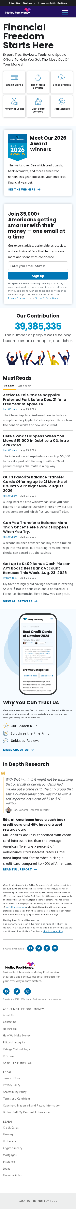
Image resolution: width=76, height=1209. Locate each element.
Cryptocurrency (12, 1148)
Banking (8, 1134)
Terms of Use (11, 1078)
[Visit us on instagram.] (29, 993)
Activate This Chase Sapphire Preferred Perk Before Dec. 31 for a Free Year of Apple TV (34, 399)
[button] (65, 12)
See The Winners (21, 189)
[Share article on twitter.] (38, 950)
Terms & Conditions (46, 298)
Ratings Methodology (16, 1049)
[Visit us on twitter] (19, 993)
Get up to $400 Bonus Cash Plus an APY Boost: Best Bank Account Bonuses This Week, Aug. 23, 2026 (37, 568)
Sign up (38, 275)
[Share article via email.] (55, 950)
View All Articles (17, 601)
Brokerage (9, 1141)
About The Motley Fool (17, 1063)
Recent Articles (12, 1175)
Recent (9, 386)
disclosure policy (53, 931)
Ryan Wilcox (10, 577)
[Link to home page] (17, 12)
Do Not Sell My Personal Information (26, 1112)
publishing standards (15, 907)
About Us (8, 1015)
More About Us (16, 750)
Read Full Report (17, 869)
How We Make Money (17, 1035)
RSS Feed (9, 1056)
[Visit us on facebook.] (8, 993)
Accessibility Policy (15, 1092)
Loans (6, 1168)
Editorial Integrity (14, 1042)
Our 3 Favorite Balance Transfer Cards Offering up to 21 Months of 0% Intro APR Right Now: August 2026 (35, 484)
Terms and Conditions (16, 1098)
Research (24, 386)
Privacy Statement (18, 298)
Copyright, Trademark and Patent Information (31, 1105)
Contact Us (9, 1022)
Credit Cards (11, 1127)
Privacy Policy (11, 1085)
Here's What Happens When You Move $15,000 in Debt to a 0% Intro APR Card (36, 440)
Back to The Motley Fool (38, 1201)
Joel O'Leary (10, 409)
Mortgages (10, 1155)
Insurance (9, 1161)
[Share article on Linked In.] (47, 950)
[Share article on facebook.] (30, 950)
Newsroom (10, 1029)
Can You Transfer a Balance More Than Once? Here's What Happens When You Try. (35, 527)
